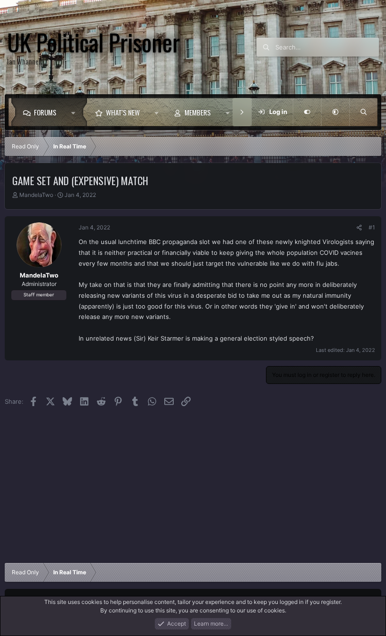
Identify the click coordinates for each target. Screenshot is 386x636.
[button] (75, 112)
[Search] (363, 112)
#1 (372, 227)
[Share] (359, 227)
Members (198, 112)
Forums (45, 112)
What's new (123, 112)
